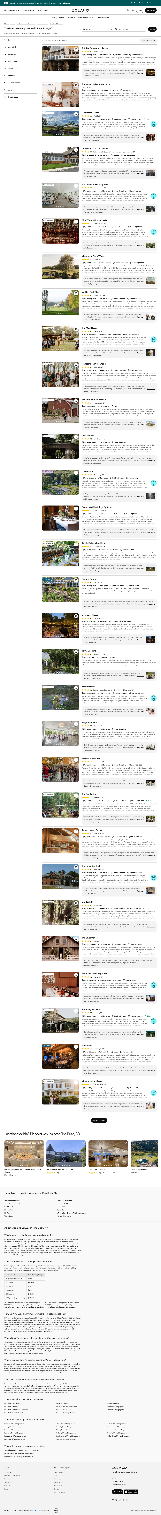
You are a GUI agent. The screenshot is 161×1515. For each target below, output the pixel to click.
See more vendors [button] (99, 1120)
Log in (114, 1478)
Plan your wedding (10, 10)
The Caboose (8, 1216)
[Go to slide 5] (64, 70)
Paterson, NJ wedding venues (14, 1433)
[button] (111, 29)
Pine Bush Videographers (115, 1406)
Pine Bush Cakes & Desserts (14, 1413)
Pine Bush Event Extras (12, 1403)
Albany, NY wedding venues (65, 1424)
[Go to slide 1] (57, 70)
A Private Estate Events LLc (13, 1204)
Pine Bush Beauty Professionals (66, 1406)
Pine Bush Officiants (11, 1406)
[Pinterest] (116, 1500)
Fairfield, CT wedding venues (117, 1433)
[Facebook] (113, 1500)
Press (6, 1489)
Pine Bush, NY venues (56, 24)
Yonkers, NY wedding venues (14, 1430)
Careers (7, 1486)
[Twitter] (120, 1500)
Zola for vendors (152, 3)
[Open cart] (132, 10)
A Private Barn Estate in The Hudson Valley (71, 1213)
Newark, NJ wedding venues (14, 1424)
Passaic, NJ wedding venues (116, 1424)
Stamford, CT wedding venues (14, 1439)
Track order (57, 1479)
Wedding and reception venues (26, 24)
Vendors (70, 18)
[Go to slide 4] (62, 70)
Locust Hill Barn (62, 1207)
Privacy (6, 1510)
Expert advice (28, 10)
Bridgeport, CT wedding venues (15, 1436)
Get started (118, 1492)
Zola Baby (134, 3)
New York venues (42, 24)
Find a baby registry (119, 1485)
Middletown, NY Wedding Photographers (18, 1457)
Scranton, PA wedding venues (66, 1439)
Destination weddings (85, 18)
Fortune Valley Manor (64, 1216)
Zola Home (142, 3)
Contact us (57, 1489)
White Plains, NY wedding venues (118, 1436)
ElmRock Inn (8, 1213)
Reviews (7, 1479)
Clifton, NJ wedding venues (65, 1430)
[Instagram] (123, 1500)
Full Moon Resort (10, 1207)
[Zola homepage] (80, 10)
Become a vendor (104, 17)
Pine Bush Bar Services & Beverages (16, 1410)
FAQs (55, 1475)
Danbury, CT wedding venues (66, 1433)
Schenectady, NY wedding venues (118, 1427)
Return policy (58, 1486)
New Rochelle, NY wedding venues (68, 1436)
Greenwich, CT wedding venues (118, 1430)
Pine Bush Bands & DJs (64, 1410)
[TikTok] (127, 1500)
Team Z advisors (59, 1492)
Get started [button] (151, 10)
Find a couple (43, 10)
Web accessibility (44, 1510)
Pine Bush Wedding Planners (65, 1413)
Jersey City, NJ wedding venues (15, 1427)
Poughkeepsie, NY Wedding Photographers (19, 1453)
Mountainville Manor (64, 1204)
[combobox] (130, 29)
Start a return (58, 1482)
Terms (54, 3)
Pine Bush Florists (113, 1403)
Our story (7, 1472)
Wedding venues (57, 18)
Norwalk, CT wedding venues (66, 1427)
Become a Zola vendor (12, 1475)
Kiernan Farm (9, 1210)
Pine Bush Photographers (115, 1410)
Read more (140, 73)
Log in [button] (140, 10)
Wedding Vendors (9, 24)
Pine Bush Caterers (62, 1403)
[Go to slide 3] (60, 70)
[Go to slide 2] (58, 70)
